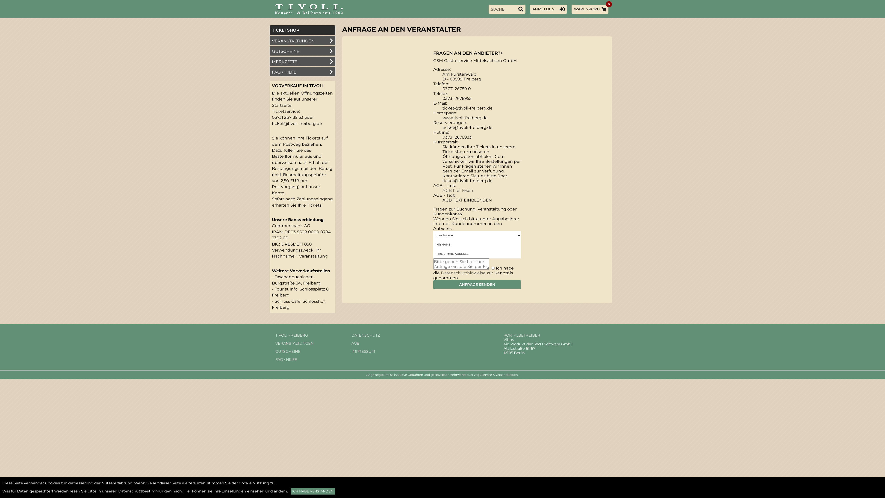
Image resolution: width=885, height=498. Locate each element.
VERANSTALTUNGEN (294, 343)
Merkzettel (286, 61)
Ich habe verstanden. (313, 491)
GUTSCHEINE (288, 351)
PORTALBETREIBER (522, 335)
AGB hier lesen (457, 190)
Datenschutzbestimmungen (145, 491)
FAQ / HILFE (286, 359)
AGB (355, 343)
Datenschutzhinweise (463, 272)
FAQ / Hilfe (284, 72)
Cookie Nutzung (254, 483)
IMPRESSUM (363, 351)
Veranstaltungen (293, 41)
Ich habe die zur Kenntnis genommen (473, 273)
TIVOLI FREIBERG (291, 335)
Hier (187, 491)
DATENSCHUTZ (365, 335)
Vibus (509, 340)
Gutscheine (285, 51)
